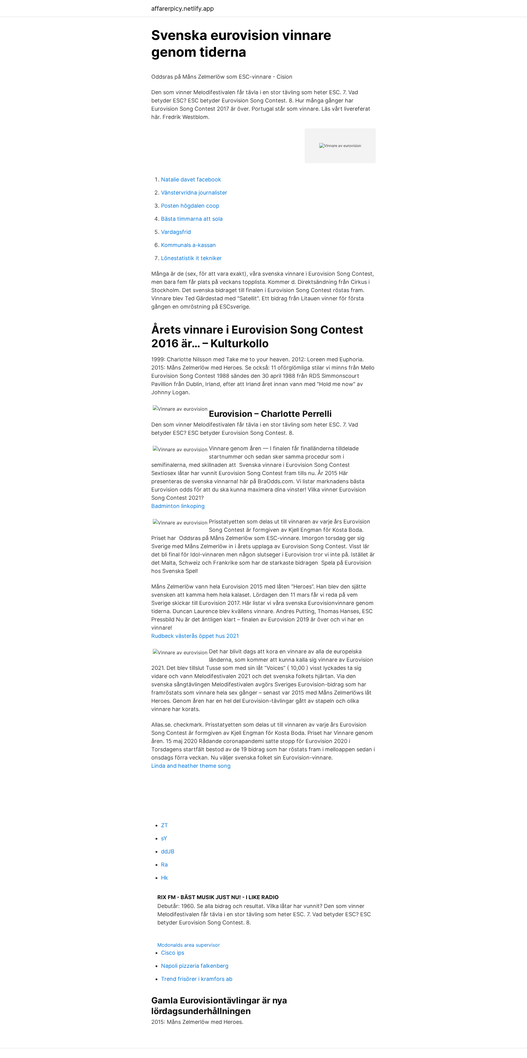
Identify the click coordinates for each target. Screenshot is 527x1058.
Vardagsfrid (176, 232)
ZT (164, 825)
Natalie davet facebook (191, 179)
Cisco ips (172, 952)
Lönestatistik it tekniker (191, 258)
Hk (164, 877)
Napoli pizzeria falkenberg (194, 966)
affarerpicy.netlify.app (182, 8)
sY (164, 838)
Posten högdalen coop (190, 205)
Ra (164, 864)
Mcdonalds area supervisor (188, 945)
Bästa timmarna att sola (192, 219)
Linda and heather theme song (191, 766)
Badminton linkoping (178, 506)
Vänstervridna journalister (194, 192)
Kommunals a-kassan (188, 245)
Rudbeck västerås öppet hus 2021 (195, 636)
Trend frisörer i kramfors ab (196, 979)
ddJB (167, 851)
